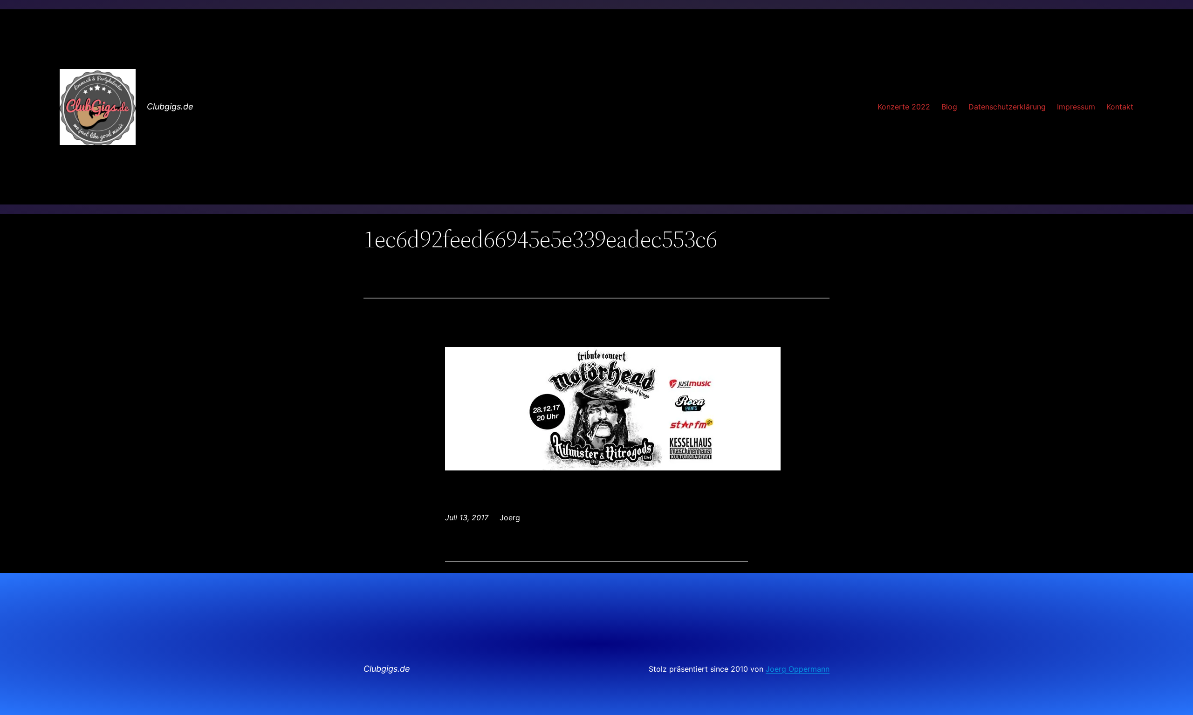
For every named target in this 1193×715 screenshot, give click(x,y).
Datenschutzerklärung (1007, 106)
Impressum (1076, 106)
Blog (949, 106)
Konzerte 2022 (904, 106)
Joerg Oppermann (798, 669)
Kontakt (1119, 106)
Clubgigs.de (170, 106)
